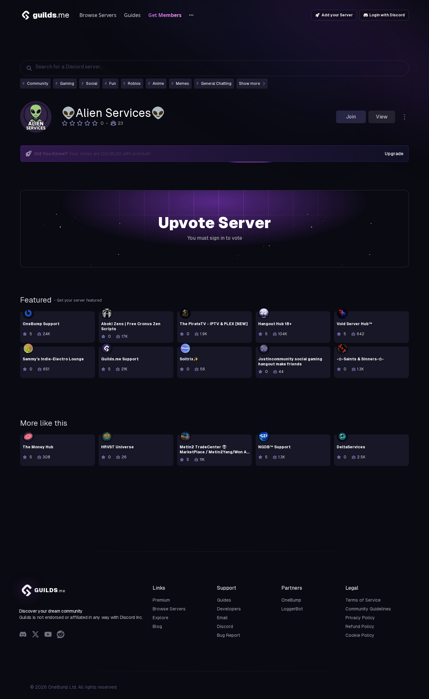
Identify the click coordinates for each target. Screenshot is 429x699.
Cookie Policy (359, 635)
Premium (161, 600)
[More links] (191, 15)
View (382, 117)
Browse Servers (98, 15)
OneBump (291, 600)
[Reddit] (60, 635)
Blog (157, 626)
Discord (225, 626)
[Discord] (23, 635)
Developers (229, 608)
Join (351, 117)
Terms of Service (363, 600)
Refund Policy (359, 626)
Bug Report (228, 635)
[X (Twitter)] (35, 635)
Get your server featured (79, 300)
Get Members (165, 15)
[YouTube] (48, 635)
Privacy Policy (360, 617)
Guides (132, 15)
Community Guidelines (368, 608)
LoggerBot (292, 608)
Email (222, 617)
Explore (160, 617)
